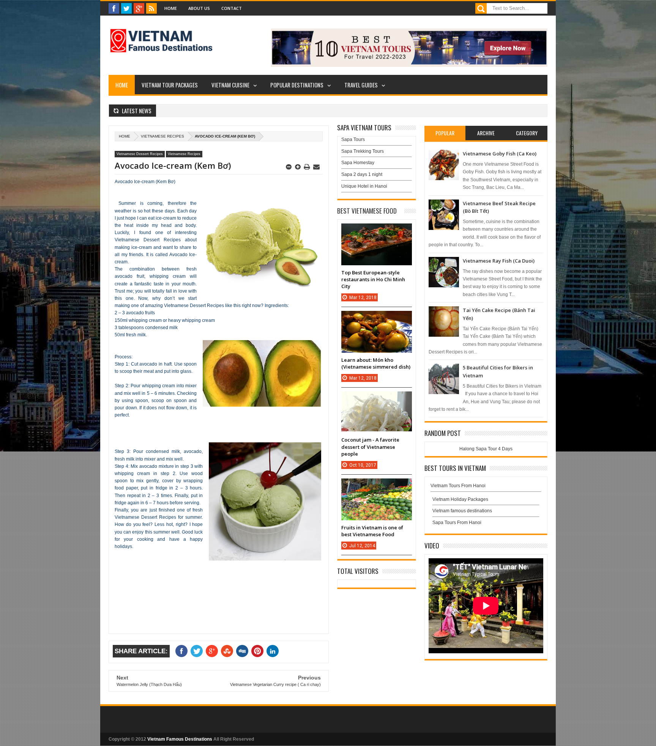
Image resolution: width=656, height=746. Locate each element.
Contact (231, 8)
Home (170, 8)
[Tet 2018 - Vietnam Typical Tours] (409, 65)
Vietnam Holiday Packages (460, 499)
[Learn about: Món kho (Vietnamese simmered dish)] (376, 318)
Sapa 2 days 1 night (361, 174)
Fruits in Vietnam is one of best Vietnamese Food (372, 531)
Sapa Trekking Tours (362, 151)
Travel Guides (361, 85)
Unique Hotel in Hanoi (364, 186)
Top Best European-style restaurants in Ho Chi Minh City (373, 279)
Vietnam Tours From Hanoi (458, 485)
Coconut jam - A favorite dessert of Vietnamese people (370, 446)
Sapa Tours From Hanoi (456, 522)
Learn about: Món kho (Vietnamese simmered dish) (375, 363)
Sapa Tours (353, 139)
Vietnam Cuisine (230, 85)
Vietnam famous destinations (462, 510)
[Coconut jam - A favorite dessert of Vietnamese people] (376, 399)
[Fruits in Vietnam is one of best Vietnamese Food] (376, 486)
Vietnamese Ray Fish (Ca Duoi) (499, 260)
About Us (199, 8)
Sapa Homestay (357, 162)
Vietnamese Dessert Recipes (140, 154)
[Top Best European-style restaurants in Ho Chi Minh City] (376, 231)
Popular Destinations (296, 85)
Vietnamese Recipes (162, 136)
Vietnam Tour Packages (170, 85)
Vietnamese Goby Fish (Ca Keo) (499, 153)
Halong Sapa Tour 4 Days (485, 448)
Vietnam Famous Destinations (179, 739)
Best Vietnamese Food (367, 210)
